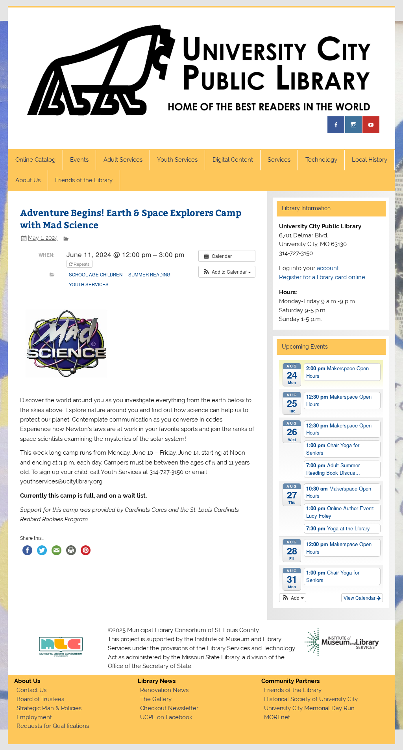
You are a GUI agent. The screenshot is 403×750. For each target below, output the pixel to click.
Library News (157, 681)
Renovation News (164, 690)
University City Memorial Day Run (309, 708)
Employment (34, 717)
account (328, 268)
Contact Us (31, 690)
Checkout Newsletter (169, 708)
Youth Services (177, 159)
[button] (227, 271)
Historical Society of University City (311, 699)
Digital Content (233, 159)
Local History (369, 159)
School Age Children (95, 274)
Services (279, 159)
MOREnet (277, 717)
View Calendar (360, 597)
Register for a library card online (322, 277)
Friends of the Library (84, 180)
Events (79, 159)
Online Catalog (35, 159)
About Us (28, 180)
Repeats (81, 264)
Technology (321, 159)
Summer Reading (149, 274)
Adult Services (123, 159)
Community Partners (290, 681)
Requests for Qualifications (53, 725)
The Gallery (156, 699)
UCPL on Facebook (166, 717)
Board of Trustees (40, 699)
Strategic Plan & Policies (49, 708)
